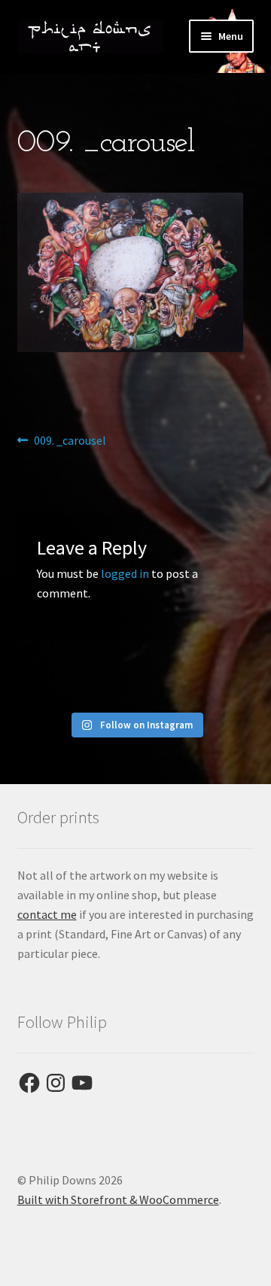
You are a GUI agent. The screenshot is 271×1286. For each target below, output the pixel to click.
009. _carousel (69, 441)
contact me (47, 914)
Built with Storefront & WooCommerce (118, 1199)
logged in (125, 573)
